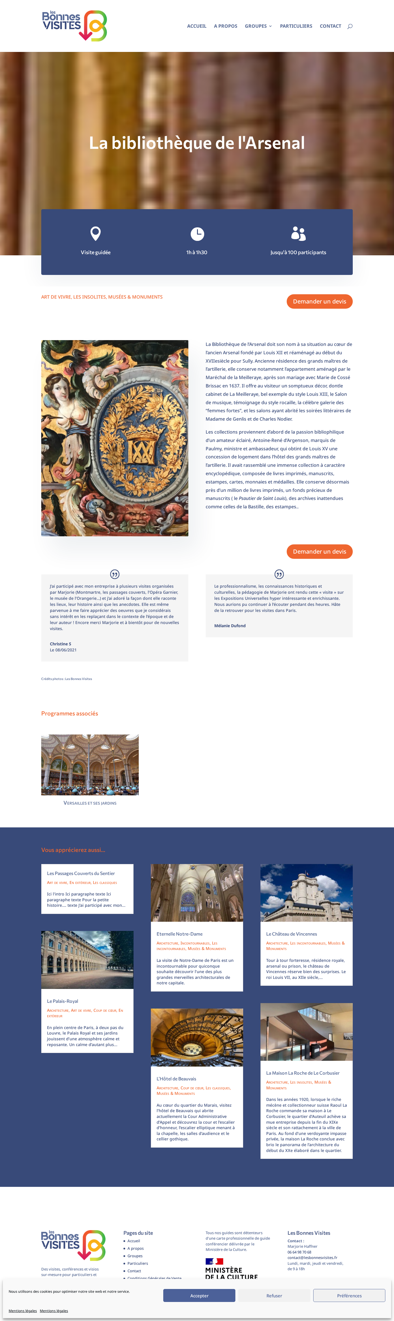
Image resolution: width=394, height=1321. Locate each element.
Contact (330, 26)
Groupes (256, 26)
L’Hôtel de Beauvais (176, 1078)
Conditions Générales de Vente (154, 1278)
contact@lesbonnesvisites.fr (312, 1257)
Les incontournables (308, 943)
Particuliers (296, 26)
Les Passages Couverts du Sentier (81, 873)
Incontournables (195, 943)
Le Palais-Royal (62, 1001)
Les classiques (105, 882)
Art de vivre (56, 297)
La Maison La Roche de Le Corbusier (302, 1072)
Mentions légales (23, 1310)
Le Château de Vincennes (291, 933)
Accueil (197, 26)
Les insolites (89, 297)
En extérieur (80, 882)
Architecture (58, 1010)
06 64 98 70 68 (299, 1252)
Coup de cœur (104, 1010)
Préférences (349, 1295)
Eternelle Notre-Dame (179, 933)
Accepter (199, 1295)
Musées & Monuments (135, 297)
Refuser (274, 1295)
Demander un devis (319, 301)
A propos (225, 26)
